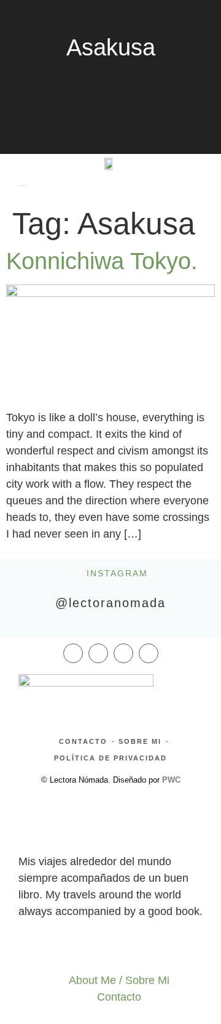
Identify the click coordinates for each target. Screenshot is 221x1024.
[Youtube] (148, 653)
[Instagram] (98, 653)
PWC (171, 779)
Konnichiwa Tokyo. (102, 261)
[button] (22, 161)
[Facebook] (73, 653)
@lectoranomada (110, 603)
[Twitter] (123, 653)
